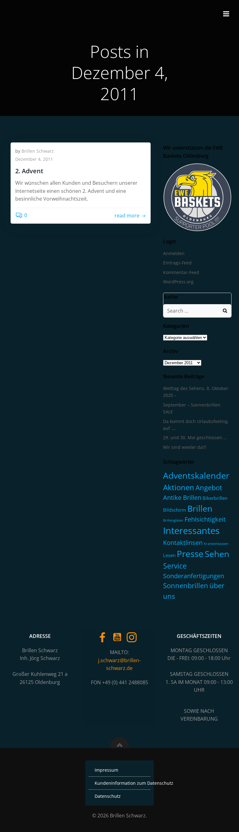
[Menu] (226, 14)
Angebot (208, 487)
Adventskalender (196, 475)
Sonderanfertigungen (193, 576)
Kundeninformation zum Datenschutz (119, 783)
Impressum (106, 770)
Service (175, 566)
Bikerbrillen (215, 498)
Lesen (169, 555)
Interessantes (191, 530)
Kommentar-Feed (181, 272)
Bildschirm (174, 510)
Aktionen (178, 487)
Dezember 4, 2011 (34, 159)
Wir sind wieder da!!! (184, 447)
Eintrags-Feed (177, 263)
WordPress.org (178, 282)
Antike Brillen (182, 497)
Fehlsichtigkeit (205, 519)
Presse (190, 554)
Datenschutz (108, 796)
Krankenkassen (216, 543)
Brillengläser (173, 520)
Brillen (200, 508)
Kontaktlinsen (183, 542)
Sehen (217, 554)
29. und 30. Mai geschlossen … (195, 437)
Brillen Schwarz (37, 151)
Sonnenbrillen (185, 585)
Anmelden (174, 253)
